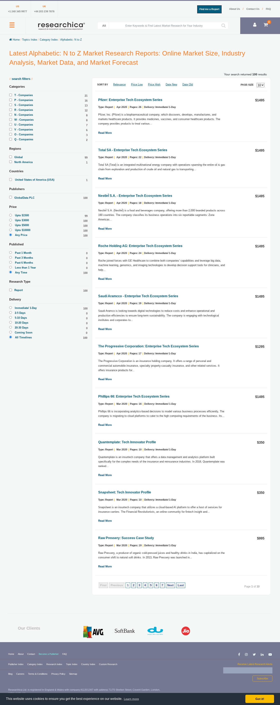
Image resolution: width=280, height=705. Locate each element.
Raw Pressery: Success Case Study (126, 538)
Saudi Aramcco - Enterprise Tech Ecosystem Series (138, 296)
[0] (266, 25)
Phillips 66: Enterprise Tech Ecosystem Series (134, 396)
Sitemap (73, 674)
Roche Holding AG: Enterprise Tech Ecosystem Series (140, 246)
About (21, 654)
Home (16, 39)
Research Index (54, 664)
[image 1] (93, 632)
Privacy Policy (58, 674)
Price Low (137, 84)
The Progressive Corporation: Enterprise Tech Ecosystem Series (148, 346)
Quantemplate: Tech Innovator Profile (127, 442)
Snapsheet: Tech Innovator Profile (124, 492)
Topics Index (29, 39)
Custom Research (108, 664)
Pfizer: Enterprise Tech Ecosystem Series (130, 100)
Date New (171, 84)
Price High (154, 84)
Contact (31, 654)
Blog (10, 674)
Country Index (88, 664)
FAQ (268, 9)
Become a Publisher (49, 654)
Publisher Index (16, 664)
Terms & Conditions (38, 674)
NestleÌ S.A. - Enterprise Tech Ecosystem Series (135, 195)
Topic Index (72, 664)
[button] (12, 27)
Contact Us (253, 9)
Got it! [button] (259, 698)
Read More (105, 132)
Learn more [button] (131, 698)
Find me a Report (209, 9)
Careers (20, 674)
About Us (235, 9)
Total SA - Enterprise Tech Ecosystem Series (132, 150)
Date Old (187, 84)
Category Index (49, 39)
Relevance (119, 84)
